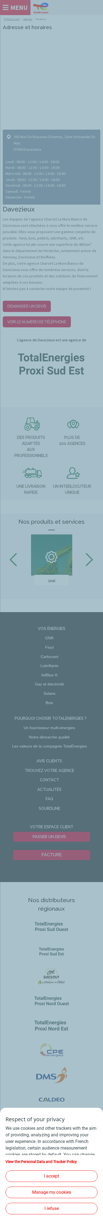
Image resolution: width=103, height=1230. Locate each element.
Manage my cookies (51, 1192)
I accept (51, 1176)
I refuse (51, 1208)
